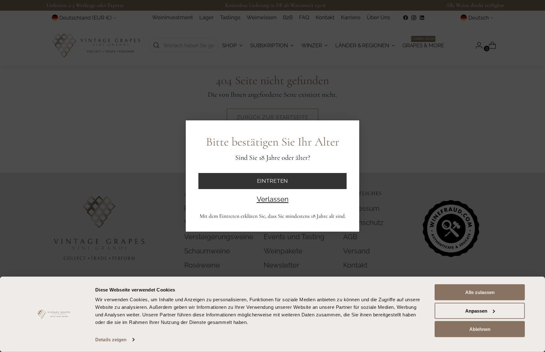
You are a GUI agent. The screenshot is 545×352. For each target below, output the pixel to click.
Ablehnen (479, 329)
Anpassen (476, 310)
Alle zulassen (480, 292)
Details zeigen (110, 339)
